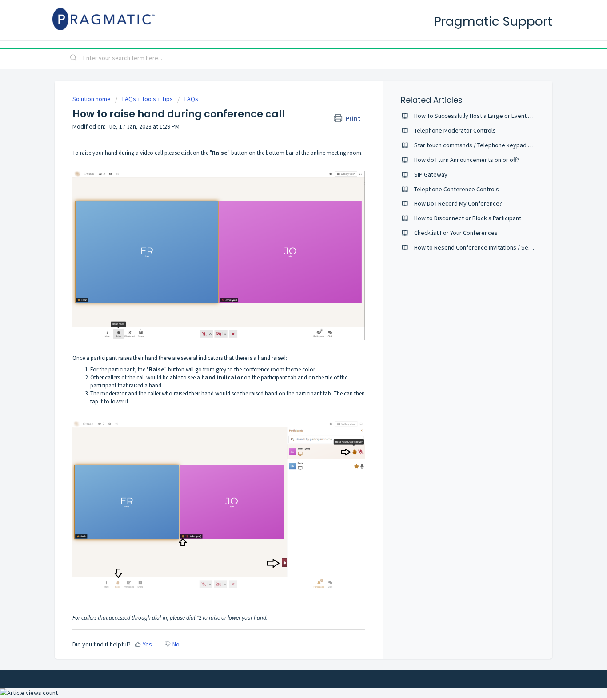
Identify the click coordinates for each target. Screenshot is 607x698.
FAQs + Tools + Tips (147, 99)
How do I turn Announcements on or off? (466, 160)
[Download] (287, 236)
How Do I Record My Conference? (458, 203)
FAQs (191, 99)
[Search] (74, 59)
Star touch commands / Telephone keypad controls (482, 145)
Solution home (92, 99)
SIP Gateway (430, 174)
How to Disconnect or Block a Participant (467, 218)
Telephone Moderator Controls (455, 130)
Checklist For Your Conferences (456, 233)
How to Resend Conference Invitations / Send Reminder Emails (497, 247)
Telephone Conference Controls (456, 189)
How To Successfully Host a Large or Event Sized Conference (495, 116)
